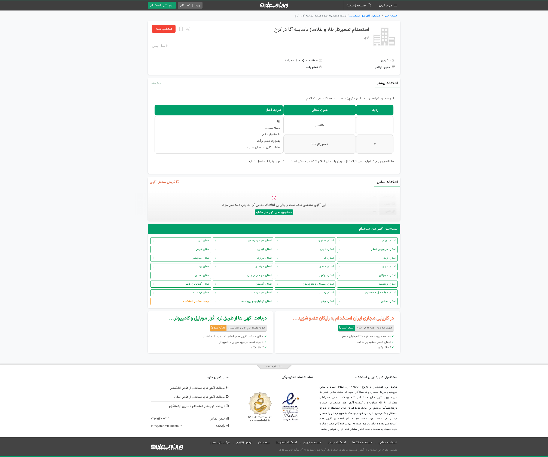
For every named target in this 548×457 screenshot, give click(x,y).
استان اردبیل (326, 293)
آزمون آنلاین (244, 442)
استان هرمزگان (387, 275)
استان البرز (204, 241)
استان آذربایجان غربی (197, 284)
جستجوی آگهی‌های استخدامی (365, 16)
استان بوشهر (326, 275)
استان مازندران (263, 266)
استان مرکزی (264, 258)
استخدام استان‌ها (286, 442)
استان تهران (389, 241)
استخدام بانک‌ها (362, 442)
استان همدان (326, 266)
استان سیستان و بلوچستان (318, 284)
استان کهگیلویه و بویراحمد (256, 301)
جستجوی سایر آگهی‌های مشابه (274, 212)
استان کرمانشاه (387, 284)
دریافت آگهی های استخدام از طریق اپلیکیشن (198, 388)
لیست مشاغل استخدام (196, 301)
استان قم (328, 258)
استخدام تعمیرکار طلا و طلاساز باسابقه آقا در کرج (321, 29)
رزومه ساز (264, 442)
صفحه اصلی (390, 16)
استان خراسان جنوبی (259, 275)
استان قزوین (264, 249)
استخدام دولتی (388, 442)
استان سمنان (202, 275)
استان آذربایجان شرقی (383, 249)
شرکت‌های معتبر (220, 442)
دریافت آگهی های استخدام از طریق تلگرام (200, 397)
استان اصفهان (326, 241)
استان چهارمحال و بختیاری (380, 293)
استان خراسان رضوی (260, 241)
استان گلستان (264, 284)
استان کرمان (389, 258)
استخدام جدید (337, 442)
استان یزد (204, 266)
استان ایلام (327, 301)
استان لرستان (388, 301)
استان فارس (327, 249)
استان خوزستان (201, 258)
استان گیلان (203, 249)
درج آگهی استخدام (161, 5)
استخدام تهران (312, 442)
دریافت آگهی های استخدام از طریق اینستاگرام (197, 406)
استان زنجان (389, 266)
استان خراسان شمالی (259, 293)
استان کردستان (201, 293)
